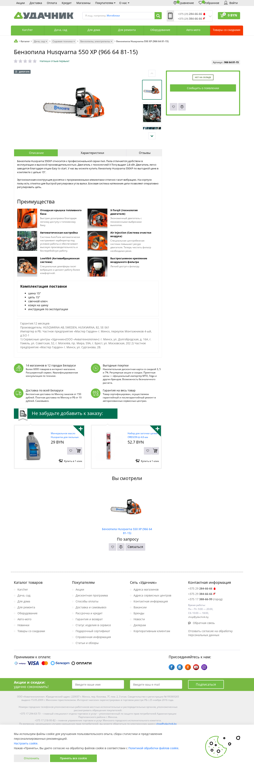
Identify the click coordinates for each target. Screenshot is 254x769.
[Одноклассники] (188, 667)
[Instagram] (204, 667)
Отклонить (31, 758)
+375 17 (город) (205, 599)
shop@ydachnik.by (166, 723)
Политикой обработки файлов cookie (153, 748)
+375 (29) (190, 14)
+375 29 (200, 588)
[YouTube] (196, 667)
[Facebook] (172, 667)
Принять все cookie (73, 758)
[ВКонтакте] (180, 667)
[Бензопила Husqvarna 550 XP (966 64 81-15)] (127, 506)
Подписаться (206, 684)
